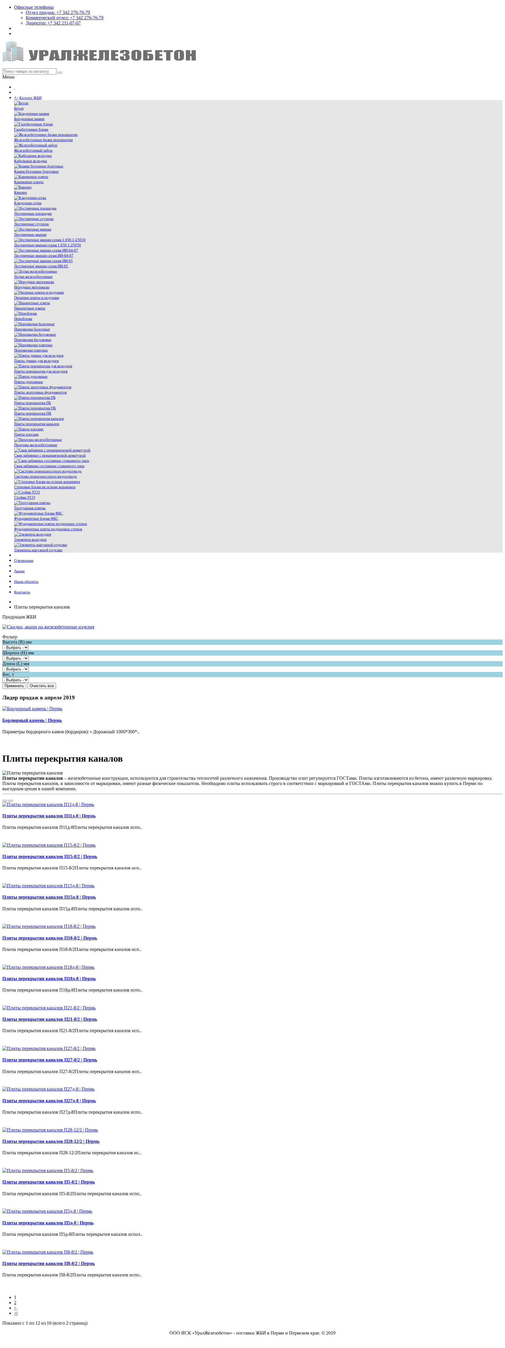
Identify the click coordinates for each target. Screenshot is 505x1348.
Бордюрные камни (29, 119)
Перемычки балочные (32, 329)
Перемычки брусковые (32, 339)
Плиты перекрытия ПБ (32, 403)
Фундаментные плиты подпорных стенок (48, 529)
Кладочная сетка (27, 203)
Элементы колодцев (30, 539)
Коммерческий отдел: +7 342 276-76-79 (64, 17)
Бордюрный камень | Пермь (32, 720)
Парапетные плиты (29, 308)
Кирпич (20, 192)
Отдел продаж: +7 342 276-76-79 (58, 12)
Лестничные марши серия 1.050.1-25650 (47, 245)
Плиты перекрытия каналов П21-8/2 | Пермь (49, 1019)
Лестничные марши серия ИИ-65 (41, 266)
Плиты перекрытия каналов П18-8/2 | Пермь (49, 937)
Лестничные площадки (33, 213)
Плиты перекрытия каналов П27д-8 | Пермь (49, 1100)
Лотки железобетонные (33, 276)
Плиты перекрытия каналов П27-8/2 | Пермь (49, 1059)
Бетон (19, 108)
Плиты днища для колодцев (36, 360)
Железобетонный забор (33, 150)
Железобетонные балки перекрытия (43, 140)
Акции (19, 571)
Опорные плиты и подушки (36, 297)
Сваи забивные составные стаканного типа (49, 466)
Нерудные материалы (31, 287)
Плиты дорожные (28, 382)
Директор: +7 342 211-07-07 (53, 22)
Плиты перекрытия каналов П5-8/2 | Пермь (48, 1181)
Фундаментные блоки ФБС (36, 518)
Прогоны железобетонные (35, 445)
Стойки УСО (24, 497)
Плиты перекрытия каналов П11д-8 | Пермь (49, 815)
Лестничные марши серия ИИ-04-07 (43, 255)
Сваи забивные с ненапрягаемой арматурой (50, 455)
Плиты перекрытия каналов (36, 424)
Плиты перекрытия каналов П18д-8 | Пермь (49, 978)
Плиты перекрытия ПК (32, 413)
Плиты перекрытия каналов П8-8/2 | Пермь (48, 1263)
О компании (23, 560)
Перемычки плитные (31, 350)
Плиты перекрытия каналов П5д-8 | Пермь (48, 1222)
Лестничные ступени (31, 224)
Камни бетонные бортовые (36, 171)
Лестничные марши (30, 234)
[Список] (4, 801)
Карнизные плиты (29, 182)
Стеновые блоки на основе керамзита (44, 487)
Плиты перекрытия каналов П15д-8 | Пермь (49, 897)
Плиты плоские (26, 434)
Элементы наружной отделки (38, 550)
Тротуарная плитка (30, 508)
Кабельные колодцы (30, 161)
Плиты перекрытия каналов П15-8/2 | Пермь (49, 856)
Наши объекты (26, 581)
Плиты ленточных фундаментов (40, 392)
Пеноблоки (23, 318)
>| (16, 1313)
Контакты (22, 592)
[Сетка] (10, 801)
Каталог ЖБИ (30, 98)
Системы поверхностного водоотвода (45, 476)
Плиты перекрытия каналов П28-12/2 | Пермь (50, 1141)
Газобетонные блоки (31, 129)
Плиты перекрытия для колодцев (41, 371)
